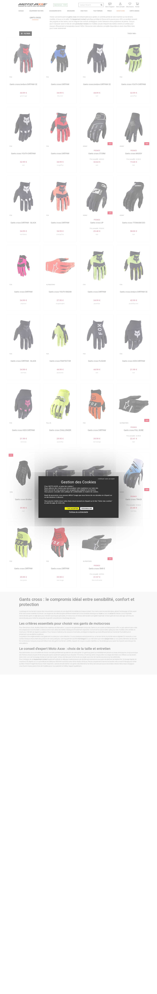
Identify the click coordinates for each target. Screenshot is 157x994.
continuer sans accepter (106, 479)
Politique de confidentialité (78, 512)
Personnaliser (86, 508)
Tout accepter (72, 508)
